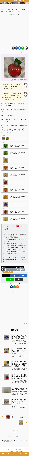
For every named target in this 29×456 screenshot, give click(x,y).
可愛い (9, 269)
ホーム (8, 449)
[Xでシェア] (13, 48)
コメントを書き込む (15, 436)
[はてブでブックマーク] (19, 48)
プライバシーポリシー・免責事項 (15, 451)
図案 (4, 269)
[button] (26, 48)
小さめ (14, 269)
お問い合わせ (18, 449)
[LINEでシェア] (22, 48)
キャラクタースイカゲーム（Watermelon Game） (13, 267)
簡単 (23, 269)
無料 (19, 269)
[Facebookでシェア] (16, 48)
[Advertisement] (14, 30)
